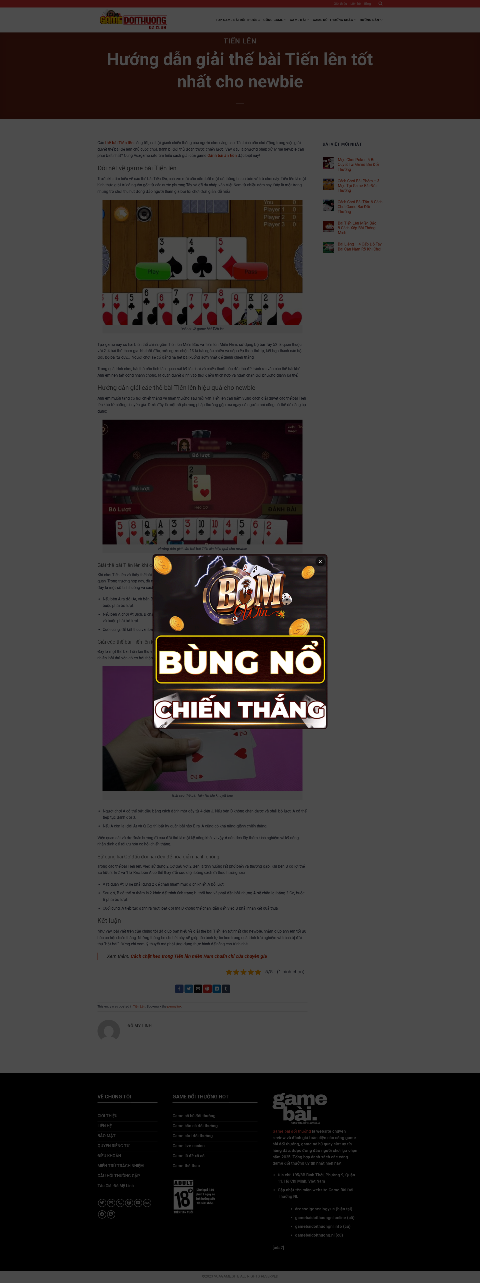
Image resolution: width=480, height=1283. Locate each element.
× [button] (320, 561)
